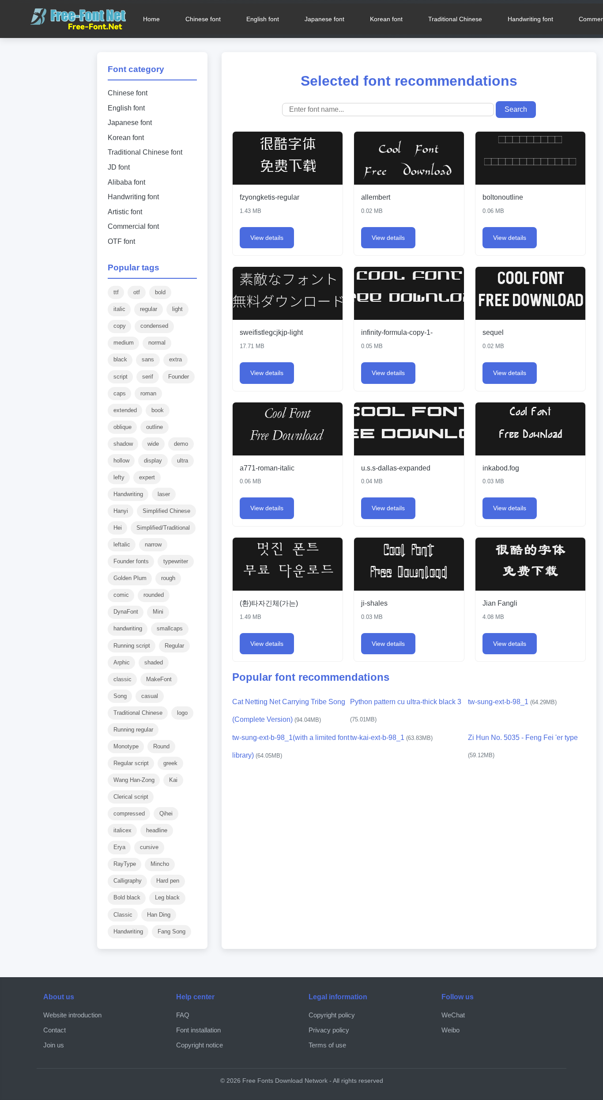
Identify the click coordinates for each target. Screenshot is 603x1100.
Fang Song (171, 931)
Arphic (121, 662)
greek (170, 763)
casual (149, 696)
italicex (122, 830)
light (177, 309)
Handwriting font (530, 19)
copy (119, 325)
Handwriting (128, 494)
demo (181, 443)
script (120, 376)
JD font (119, 167)
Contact (54, 1030)
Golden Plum (130, 578)
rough (168, 578)
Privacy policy (329, 1030)
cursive (149, 847)
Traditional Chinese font (145, 152)
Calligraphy (127, 880)
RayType (124, 864)
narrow (153, 544)
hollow (121, 460)
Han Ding (158, 914)
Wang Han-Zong (134, 780)
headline (156, 830)
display (153, 460)
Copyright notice (199, 1045)
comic (121, 595)
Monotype (126, 746)
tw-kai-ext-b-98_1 (391, 737)
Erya (119, 847)
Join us (53, 1045)
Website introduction (72, 1015)
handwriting (127, 628)
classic (122, 679)
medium (123, 342)
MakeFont (159, 679)
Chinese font (203, 19)
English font (262, 19)
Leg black (167, 897)
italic (119, 309)
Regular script (131, 763)
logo (182, 712)
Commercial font (133, 226)
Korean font (386, 19)
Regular (174, 645)
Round (161, 746)
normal (157, 342)
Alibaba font (126, 182)
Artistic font (125, 212)
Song (120, 696)
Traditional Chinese (455, 19)
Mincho (160, 864)
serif (147, 376)
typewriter (175, 561)
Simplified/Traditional (163, 527)
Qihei (166, 813)
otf (136, 292)
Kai (173, 780)
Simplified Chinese (166, 511)
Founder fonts (131, 561)
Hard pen (167, 880)
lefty (118, 477)
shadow (123, 443)
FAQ (182, 1015)
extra (175, 359)
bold (160, 292)
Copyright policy (332, 1015)
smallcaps (170, 628)
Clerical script (130, 796)
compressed (129, 813)
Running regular (133, 729)
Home (151, 19)
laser (164, 494)
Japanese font (324, 19)
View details (266, 237)
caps (119, 393)
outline (154, 427)
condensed (154, 325)
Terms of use (327, 1045)
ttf (116, 292)
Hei (117, 527)
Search (516, 109)
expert (147, 477)
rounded (153, 595)
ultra (182, 460)
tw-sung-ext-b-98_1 (512, 702)
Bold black (126, 897)
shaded (153, 662)
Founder (178, 376)
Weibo (450, 1030)
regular (148, 309)
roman (148, 393)
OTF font (121, 241)
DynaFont (125, 611)
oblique (122, 427)
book (157, 410)
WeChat (453, 1015)
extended (125, 410)
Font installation (198, 1030)
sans (148, 359)
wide (153, 443)
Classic (122, 914)
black (120, 359)
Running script (131, 645)
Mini (158, 611)
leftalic (121, 544)
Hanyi (120, 511)
